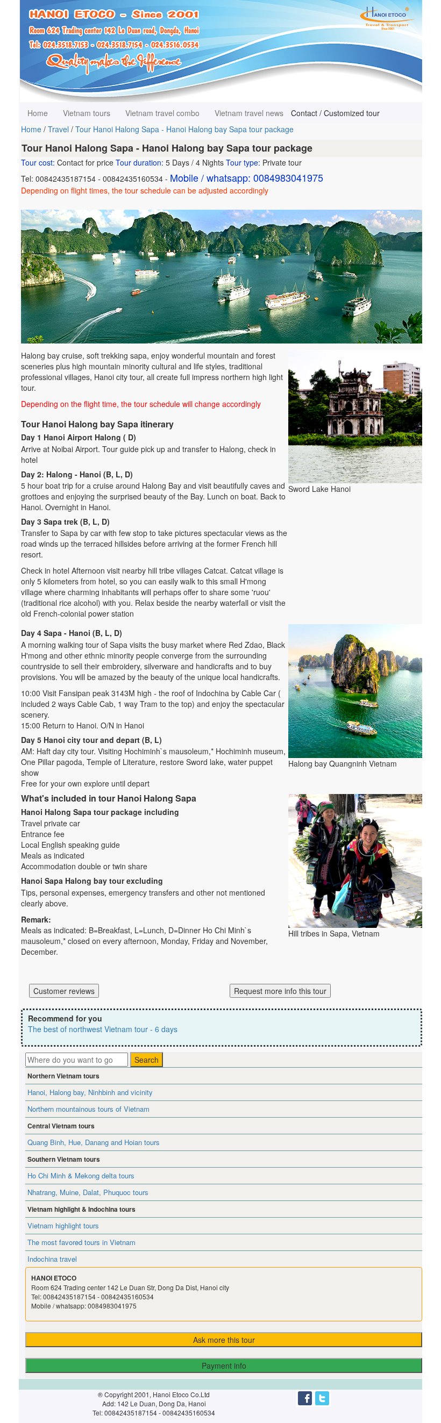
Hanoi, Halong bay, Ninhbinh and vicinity (90, 1092)
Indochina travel (52, 1259)
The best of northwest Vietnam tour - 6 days (102, 1029)
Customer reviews (64, 990)
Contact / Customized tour (335, 113)
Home (37, 113)
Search (146, 1059)
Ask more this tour (224, 1339)
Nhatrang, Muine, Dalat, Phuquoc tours (87, 1192)
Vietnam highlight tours (63, 1225)
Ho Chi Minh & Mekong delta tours (80, 1175)
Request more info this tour (280, 990)
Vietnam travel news (249, 113)
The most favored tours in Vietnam (81, 1242)
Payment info (224, 1365)
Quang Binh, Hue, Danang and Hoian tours (93, 1142)
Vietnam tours (86, 113)
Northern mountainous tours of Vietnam (88, 1109)
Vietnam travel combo (162, 113)
